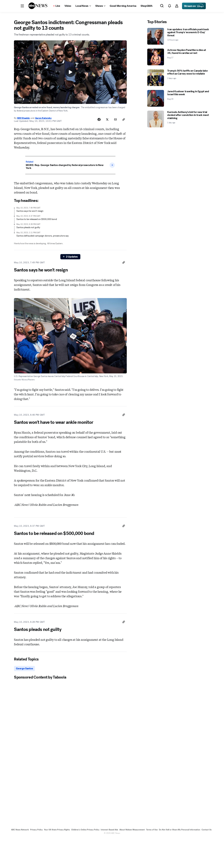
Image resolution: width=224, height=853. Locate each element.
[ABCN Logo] (37, 6)
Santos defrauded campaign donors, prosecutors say (42, 235)
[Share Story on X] (107, 119)
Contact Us (207, 829)
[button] (22, 6)
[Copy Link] (124, 119)
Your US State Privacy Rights (57, 829)
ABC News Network (20, 829)
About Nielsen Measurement (132, 829)
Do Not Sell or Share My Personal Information (179, 829)
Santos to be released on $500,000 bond (36, 219)
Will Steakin (23, 118)
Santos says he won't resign (29, 211)
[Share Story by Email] (115, 119)
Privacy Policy (36, 829)
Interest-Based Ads (109, 829)
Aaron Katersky (43, 118)
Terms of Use (152, 829)
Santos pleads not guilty (28, 227)
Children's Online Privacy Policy (85, 829)
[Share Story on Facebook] (99, 119)
